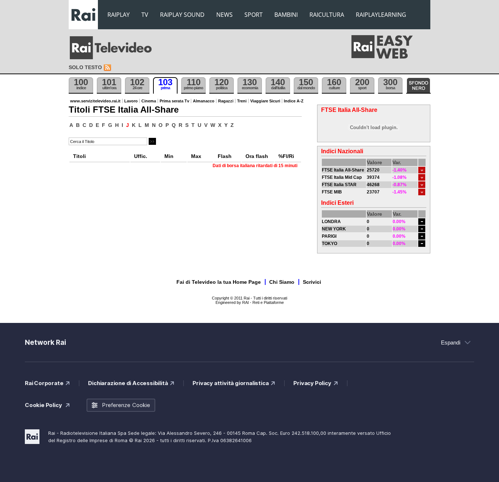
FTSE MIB (332, 192)
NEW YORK (334, 228)
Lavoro (131, 101)
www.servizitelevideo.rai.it (95, 101)
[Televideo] (114, 47)
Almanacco (203, 101)
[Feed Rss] (108, 67)
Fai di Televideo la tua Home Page (218, 282)
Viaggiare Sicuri (265, 101)
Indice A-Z (294, 101)
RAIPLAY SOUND (182, 15)
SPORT (253, 15)
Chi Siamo (281, 282)
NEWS (224, 15)
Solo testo (85, 67)
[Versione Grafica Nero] (418, 85)
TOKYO (329, 243)
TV (144, 15)
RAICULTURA (326, 15)
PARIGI (329, 236)
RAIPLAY (118, 15)
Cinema (148, 101)
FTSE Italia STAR (339, 184)
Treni (242, 101)
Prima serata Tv (174, 101)
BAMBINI (286, 15)
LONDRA (331, 221)
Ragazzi (225, 101)
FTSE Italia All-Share (343, 170)
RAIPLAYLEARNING (381, 15)
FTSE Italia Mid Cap (342, 177)
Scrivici (312, 282)
